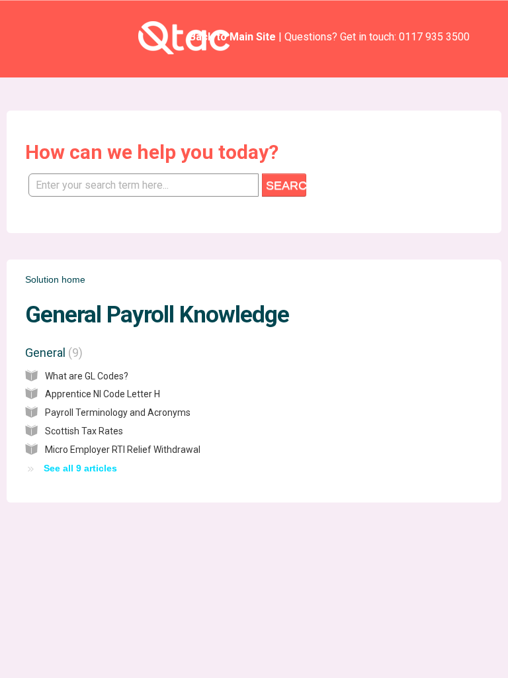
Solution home (55, 279)
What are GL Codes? (86, 376)
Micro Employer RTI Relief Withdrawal (122, 449)
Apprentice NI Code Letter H (102, 394)
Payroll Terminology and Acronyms (117, 412)
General (52, 353)
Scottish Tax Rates (84, 431)
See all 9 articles (80, 468)
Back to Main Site (232, 36)
